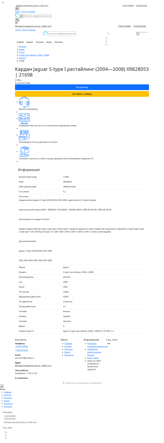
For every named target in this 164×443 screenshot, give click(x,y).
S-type (21, 52)
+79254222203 (141, 5)
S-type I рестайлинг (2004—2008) (34, 55)
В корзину (82, 87)
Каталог (29, 42)
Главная (20, 42)
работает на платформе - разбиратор (83, 382)
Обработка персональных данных (94, 352)
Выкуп (49, 42)
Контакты (59, 42)
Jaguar (22, 49)
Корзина (8, 406)
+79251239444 (128, 5)
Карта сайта (93, 358)
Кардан (22, 58)
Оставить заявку (82, 93)
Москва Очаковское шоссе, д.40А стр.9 (32, 5)
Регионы (40, 42)
